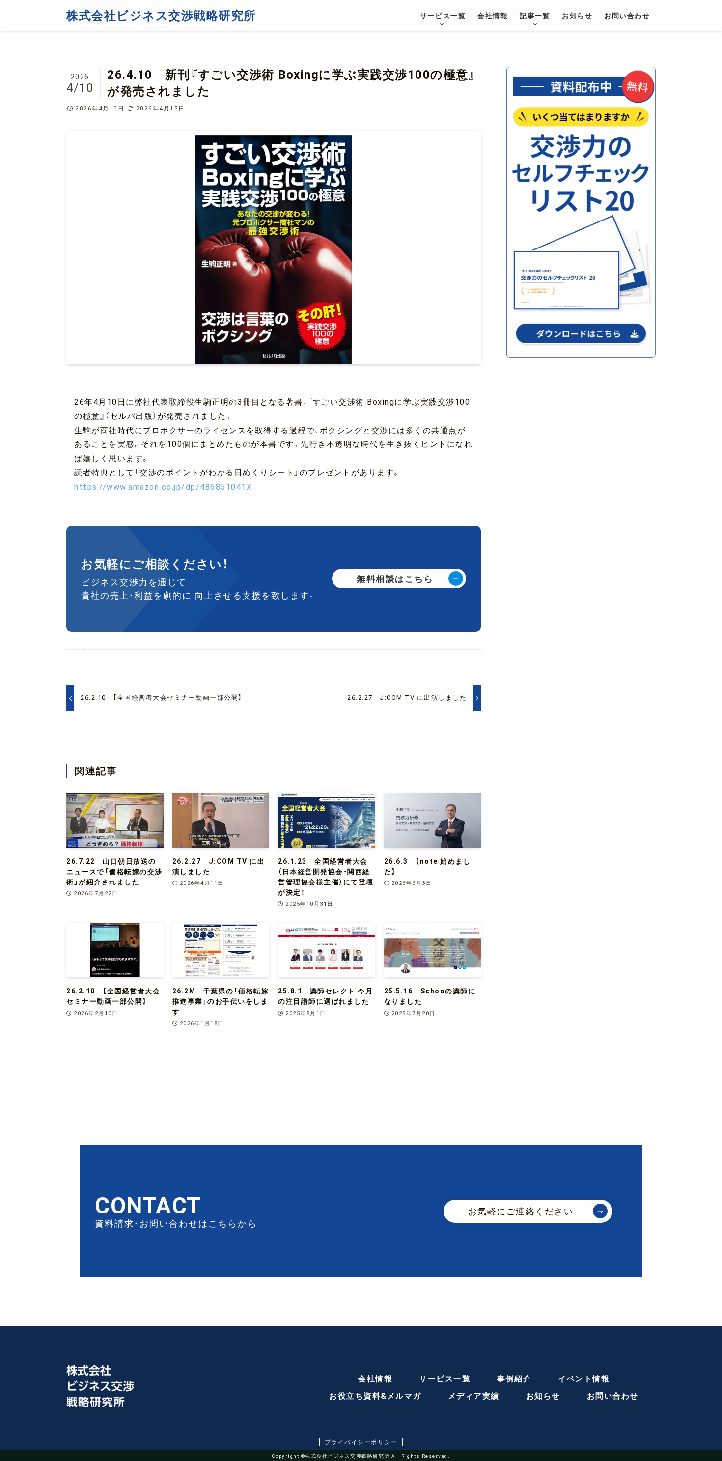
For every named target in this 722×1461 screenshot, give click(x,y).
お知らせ (543, 1396)
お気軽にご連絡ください (521, 1211)
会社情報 (375, 1378)
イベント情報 (584, 1378)
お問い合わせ (613, 1396)
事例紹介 (514, 1378)
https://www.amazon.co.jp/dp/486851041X (163, 487)
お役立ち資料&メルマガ (375, 1396)
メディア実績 (474, 1396)
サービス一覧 (445, 1378)
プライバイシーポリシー (361, 1442)
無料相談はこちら (395, 579)
